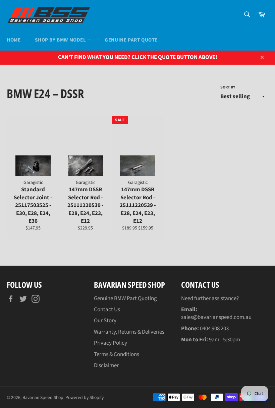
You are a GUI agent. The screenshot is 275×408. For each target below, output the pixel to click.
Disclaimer (106, 365)
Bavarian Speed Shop (42, 397)
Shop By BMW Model (61, 40)
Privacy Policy (110, 343)
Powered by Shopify (84, 397)
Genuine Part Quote (131, 40)
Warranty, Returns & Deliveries (129, 332)
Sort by (227, 87)
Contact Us (107, 309)
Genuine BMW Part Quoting (125, 298)
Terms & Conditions (116, 354)
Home (13, 40)
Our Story (105, 321)
